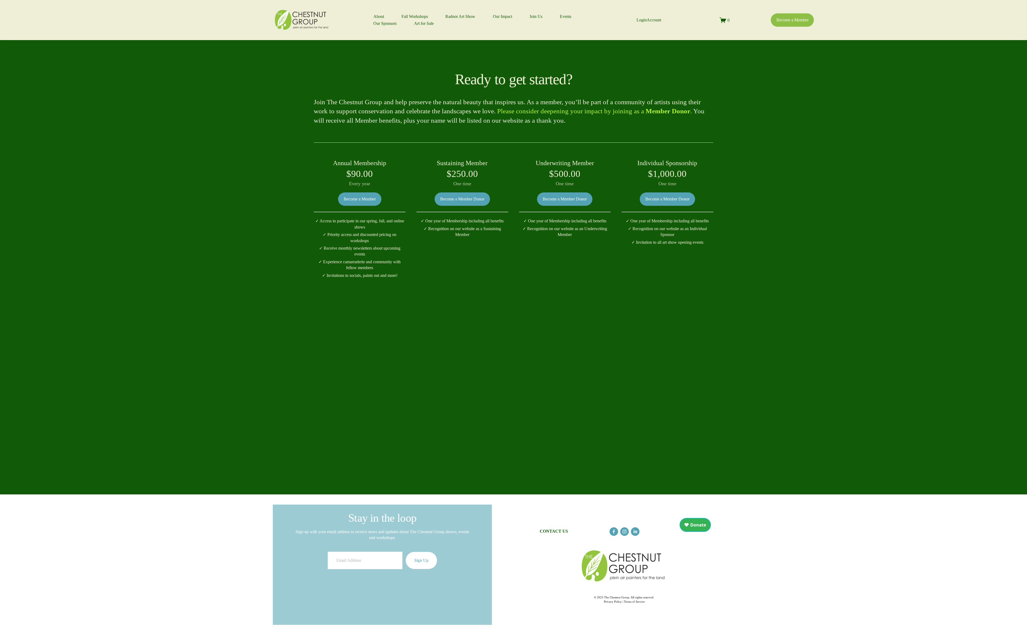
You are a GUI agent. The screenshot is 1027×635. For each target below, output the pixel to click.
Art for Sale (424, 23)
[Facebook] (614, 531)
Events (565, 16)
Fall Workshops (414, 16)
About (378, 16)
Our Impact (502, 16)
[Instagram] (624, 531)
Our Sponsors (385, 23)
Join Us (536, 16)
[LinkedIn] (635, 531)
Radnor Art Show (460, 16)
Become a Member (792, 20)
